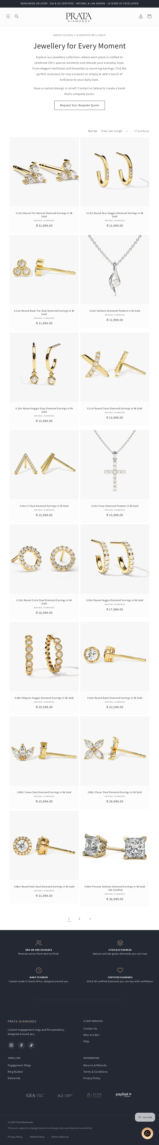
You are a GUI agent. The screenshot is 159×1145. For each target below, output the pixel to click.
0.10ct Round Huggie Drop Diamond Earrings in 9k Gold (44, 410)
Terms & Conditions (95, 1071)
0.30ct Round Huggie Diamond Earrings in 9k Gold (114, 600)
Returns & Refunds (95, 1065)
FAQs (86, 1041)
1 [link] (69, 918)
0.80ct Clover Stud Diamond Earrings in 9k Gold (115, 792)
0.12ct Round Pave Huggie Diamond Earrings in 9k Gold (114, 215)
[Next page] (90, 918)
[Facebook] (21, 1045)
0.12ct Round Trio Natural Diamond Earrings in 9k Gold (44, 215)
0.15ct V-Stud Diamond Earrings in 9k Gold (44, 506)
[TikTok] (31, 1045)
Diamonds (14, 1078)
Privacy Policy (91, 1078)
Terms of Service (60, 1136)
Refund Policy (37, 1136)
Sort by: (92, 131)
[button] (8, 16)
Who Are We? (91, 1035)
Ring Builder (15, 1071)
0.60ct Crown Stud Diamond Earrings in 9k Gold (44, 792)
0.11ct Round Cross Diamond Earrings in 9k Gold (114, 408)
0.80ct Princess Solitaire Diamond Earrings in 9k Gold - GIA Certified (115, 888)
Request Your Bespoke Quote (79, 105)
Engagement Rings (19, 1065)
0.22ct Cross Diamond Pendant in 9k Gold (114, 506)
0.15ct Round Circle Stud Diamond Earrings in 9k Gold (44, 602)
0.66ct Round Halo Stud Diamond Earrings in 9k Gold (44, 886)
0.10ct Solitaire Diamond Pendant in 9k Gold (115, 310)
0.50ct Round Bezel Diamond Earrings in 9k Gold (114, 698)
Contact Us (90, 1028)
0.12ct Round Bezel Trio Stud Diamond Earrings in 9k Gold (44, 312)
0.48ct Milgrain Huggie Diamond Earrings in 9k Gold (44, 698)
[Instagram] (11, 1045)
